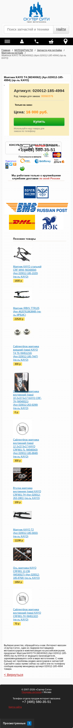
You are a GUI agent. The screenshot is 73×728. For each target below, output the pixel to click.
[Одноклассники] (15, 163)
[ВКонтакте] (7, 163)
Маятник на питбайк (12, 53)
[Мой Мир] (7, 166)
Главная (5, 50)
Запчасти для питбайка (49, 50)
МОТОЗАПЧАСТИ (23, 50)
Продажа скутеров (31, 692)
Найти (61, 29)
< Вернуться (13, 675)
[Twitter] (11, 163)
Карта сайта (15, 707)
